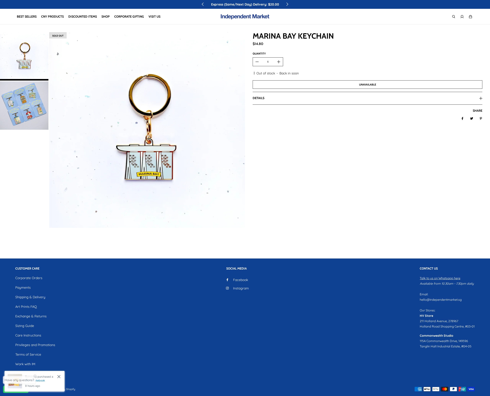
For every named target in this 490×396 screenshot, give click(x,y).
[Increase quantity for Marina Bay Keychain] (278, 62)
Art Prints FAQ (26, 307)
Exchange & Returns (31, 316)
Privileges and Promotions (35, 345)
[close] (58, 376)
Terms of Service (28, 354)
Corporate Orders (28, 278)
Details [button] (258, 98)
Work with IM (25, 364)
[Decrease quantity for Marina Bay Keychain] (257, 62)
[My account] (462, 16)
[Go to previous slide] (203, 4)
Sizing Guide (24, 326)
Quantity (259, 53)
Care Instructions (28, 335)
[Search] (453, 16)
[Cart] (470, 16)
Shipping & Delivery (30, 297)
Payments (23, 287)
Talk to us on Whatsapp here (440, 278)
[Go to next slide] (287, 4)
